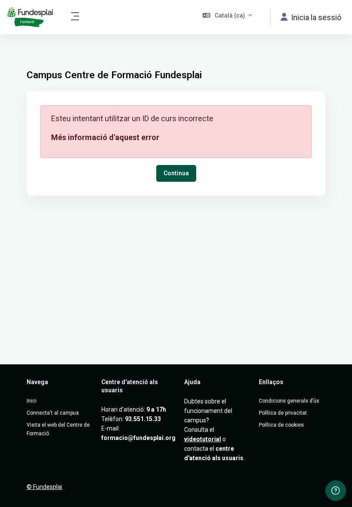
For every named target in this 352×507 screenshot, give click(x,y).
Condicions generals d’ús (289, 401)
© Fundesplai (44, 486)
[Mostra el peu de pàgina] (335, 490)
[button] (227, 17)
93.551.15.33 (143, 418)
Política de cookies (281, 425)
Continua (176, 173)
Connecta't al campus (53, 413)
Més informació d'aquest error (105, 137)
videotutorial (202, 439)
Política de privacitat (283, 413)
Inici (31, 401)
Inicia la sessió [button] (316, 17)
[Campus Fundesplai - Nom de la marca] (30, 17)
